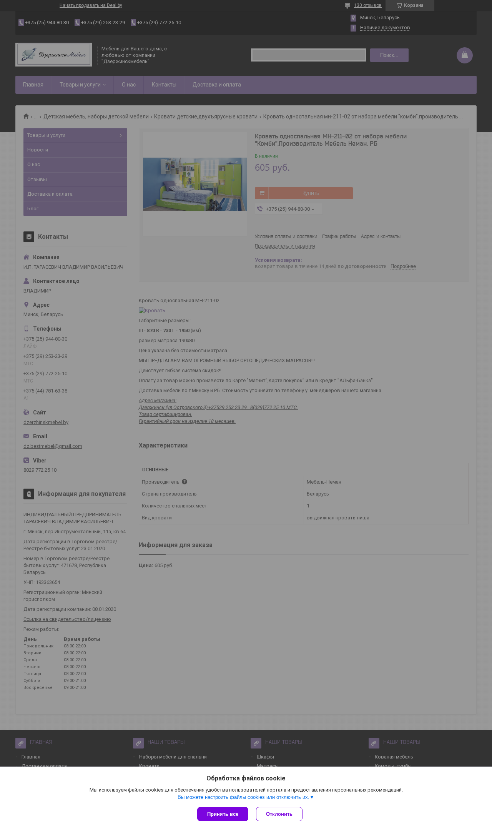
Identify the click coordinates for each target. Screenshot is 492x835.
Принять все (222, 814)
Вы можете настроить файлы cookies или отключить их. (243, 797)
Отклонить (279, 814)
